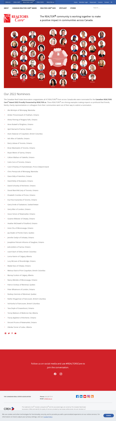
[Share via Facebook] (5, 333)
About (6, 8)
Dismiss (108, 415)
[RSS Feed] (92, 396)
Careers (100, 2)
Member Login (83, 2)
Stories (73, 8)
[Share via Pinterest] (12, 333)
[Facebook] (55, 375)
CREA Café (16, 2)
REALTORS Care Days (48, 8)
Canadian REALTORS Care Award (24, 8)
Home (75, 2)
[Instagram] (60, 375)
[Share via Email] (15, 333)
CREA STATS (40, 2)
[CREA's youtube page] (84, 396)
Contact (106, 2)
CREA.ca (7, 2)
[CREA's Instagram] (88, 396)
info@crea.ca (48, 399)
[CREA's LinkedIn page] (81, 396)
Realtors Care (28, 2)
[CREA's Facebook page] (77, 396)
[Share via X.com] (9, 333)
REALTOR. (50, 2)
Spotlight (63, 8)
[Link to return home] (17, 18)
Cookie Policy (47, 417)
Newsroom (93, 2)
